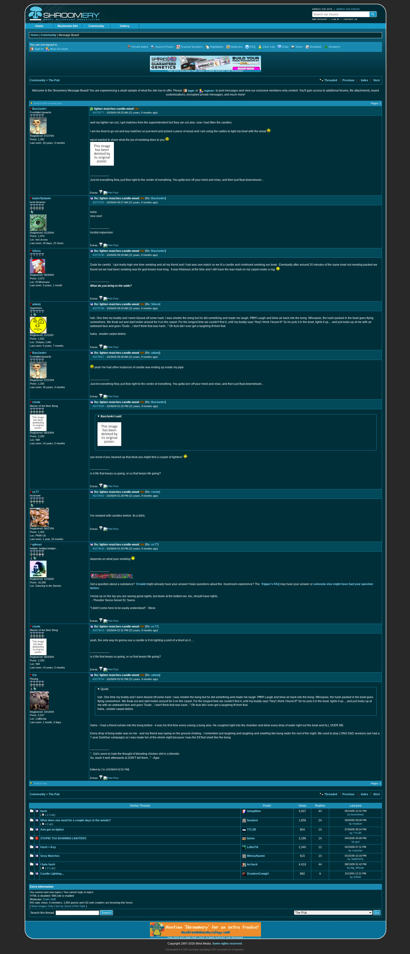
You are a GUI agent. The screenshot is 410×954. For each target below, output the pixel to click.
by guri (355, 841)
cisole (155, 492)
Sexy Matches (50, 856)
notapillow (254, 811)
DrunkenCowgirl (258, 873)
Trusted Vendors (192, 47)
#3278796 (98, 308)
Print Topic (79, 906)
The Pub (54, 80)
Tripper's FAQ (270, 584)
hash (43, 811)
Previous (348, 80)
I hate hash (47, 864)
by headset (355, 823)
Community (96, 26)
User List (269, 47)
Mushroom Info (68, 26)
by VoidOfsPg (355, 859)
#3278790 (98, 255)
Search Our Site (322, 9)
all (52, 814)
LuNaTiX (252, 847)
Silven (155, 304)
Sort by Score (63, 906)
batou (251, 838)
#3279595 (98, 406)
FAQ (253, 47)
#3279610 (98, 548)
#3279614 (98, 630)
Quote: (105, 689)
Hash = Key (48, 847)
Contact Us (350, 19)
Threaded (330, 80)
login (191, 90)
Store (299, 47)
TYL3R (251, 829)
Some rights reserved (227, 943)
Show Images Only (42, 906)
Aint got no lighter (52, 829)
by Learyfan (355, 850)
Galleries (237, 47)
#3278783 (98, 202)
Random (315, 47)
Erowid (141, 584)
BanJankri (158, 198)
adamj (155, 352)
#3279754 (98, 679)
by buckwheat (355, 814)
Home (39, 26)
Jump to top (40, 783)
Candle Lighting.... (52, 873)
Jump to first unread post (47, 103)
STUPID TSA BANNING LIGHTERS (63, 838)
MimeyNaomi (256, 856)
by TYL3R (355, 832)
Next (376, 80)
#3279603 (98, 495)
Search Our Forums (348, 9)
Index (364, 80)
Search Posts (164, 47)
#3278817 (98, 356)
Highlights (217, 47)
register (209, 90)
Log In (335, 19)
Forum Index (139, 47)
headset (252, 820)
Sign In (38, 49)
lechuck (252, 864)
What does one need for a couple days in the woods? (75, 820)
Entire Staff (49, 899)
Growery (334, 47)
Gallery (125, 26)
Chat (285, 47)
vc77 (154, 544)
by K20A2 (355, 877)
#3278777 (98, 112)
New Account (319, 19)
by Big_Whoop (355, 867)
